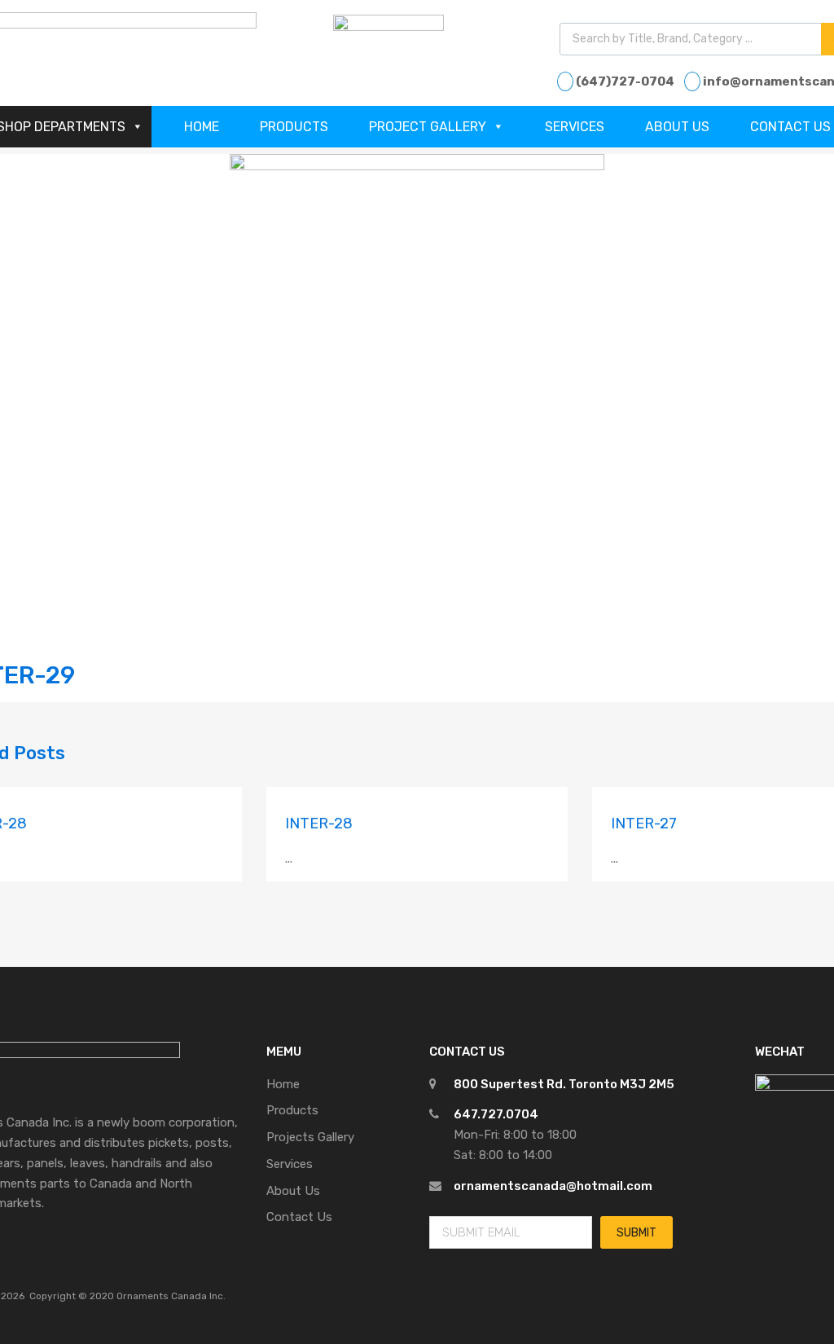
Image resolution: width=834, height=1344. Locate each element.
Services (574, 126)
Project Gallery (427, 126)
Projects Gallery (310, 1137)
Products (294, 126)
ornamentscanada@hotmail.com (553, 1186)
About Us (677, 126)
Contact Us (299, 1217)
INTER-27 (644, 823)
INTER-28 (319, 823)
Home (201, 126)
